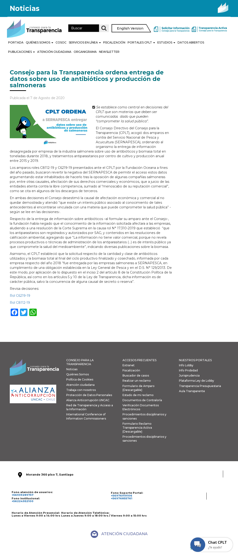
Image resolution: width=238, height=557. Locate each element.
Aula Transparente (192, 391)
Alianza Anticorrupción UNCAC (87, 400)
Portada (15, 42)
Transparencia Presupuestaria (200, 386)
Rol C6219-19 (20, 296)
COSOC (61, 42)
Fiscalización (114, 42)
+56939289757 (22, 495)
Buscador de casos (135, 375)
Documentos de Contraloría (142, 400)
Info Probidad (188, 370)
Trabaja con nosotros (81, 390)
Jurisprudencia (189, 375)
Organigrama (85, 51)
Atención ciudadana (80, 385)
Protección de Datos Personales (89, 395)
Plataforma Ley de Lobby (196, 380)
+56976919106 (121, 495)
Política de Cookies (79, 379)
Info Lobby (186, 365)
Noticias (71, 369)
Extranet (128, 365)
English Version (130, 28)
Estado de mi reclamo (138, 395)
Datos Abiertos (191, 42)
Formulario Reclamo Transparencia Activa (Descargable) (137, 427)
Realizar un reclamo (136, 380)
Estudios (165, 42)
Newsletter (109, 51)
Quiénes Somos (38, 42)
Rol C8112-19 (20, 302)
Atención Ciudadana (54, 51)
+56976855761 (121, 498)
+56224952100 (22, 501)
